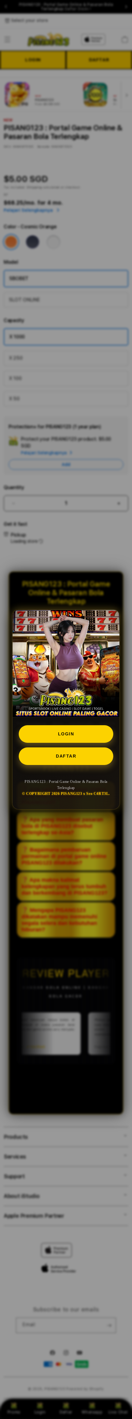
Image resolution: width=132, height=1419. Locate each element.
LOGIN (66, 733)
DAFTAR (66, 756)
